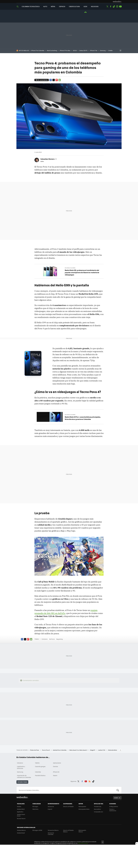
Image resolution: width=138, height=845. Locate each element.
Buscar (117, 790)
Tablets (37, 763)
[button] (48, 159)
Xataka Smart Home (21, 815)
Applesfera (20, 812)
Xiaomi (55, 775)
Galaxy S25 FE (83, 50)
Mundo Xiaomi (21, 818)
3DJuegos (35, 806)
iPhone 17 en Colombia (37, 50)
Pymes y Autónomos (112, 809)
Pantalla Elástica (40, 775)
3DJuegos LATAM (37, 830)
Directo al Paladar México (68, 831)
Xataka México (21, 830)
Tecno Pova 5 (46, 750)
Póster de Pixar (34, 750)
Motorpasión (82, 806)
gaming (60, 639)
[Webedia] (117, 1)
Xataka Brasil (21, 833)
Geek (85, 6)
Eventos (55, 766)
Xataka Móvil (21, 809)
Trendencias (97, 806)
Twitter (107, 6)
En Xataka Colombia (70, 268)
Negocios (94, 6)
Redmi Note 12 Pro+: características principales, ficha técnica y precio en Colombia (83, 418)
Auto (45, 6)
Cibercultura (74, 6)
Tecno (53, 639)
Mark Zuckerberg (52, 50)
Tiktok (114, 6)
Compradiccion (98, 812)
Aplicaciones (57, 763)
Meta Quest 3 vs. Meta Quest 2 (78, 750)
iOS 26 (75, 50)
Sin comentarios (42, 80)
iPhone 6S (56, 772)
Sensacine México (53, 830)
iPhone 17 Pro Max (65, 50)
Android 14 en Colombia (60, 750)
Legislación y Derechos (21, 767)
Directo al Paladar (68, 806)
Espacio (62, 6)
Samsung (103, 50)
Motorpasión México (82, 831)
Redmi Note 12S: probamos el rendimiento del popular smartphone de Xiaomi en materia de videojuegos (82, 272)
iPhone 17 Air (93, 50)
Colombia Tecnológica (31, 6)
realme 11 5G (102, 750)
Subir (116, 798)
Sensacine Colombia (51, 833)
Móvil (53, 6)
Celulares (45, 639)
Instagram (117, 6)
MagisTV (92, 750)
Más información (83, 843)
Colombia (38, 772)
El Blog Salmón (113, 806)
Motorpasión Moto (84, 809)
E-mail (59, 80)
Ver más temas (22, 782)
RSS (89, 780)
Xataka (19, 806)
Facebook (110, 6)
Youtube (120, 6)
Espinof (50, 809)
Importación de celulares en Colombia (24, 776)
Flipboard (56, 80)
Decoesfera (97, 809)
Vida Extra (35, 809)
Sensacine (51, 806)
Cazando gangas (40, 766)
